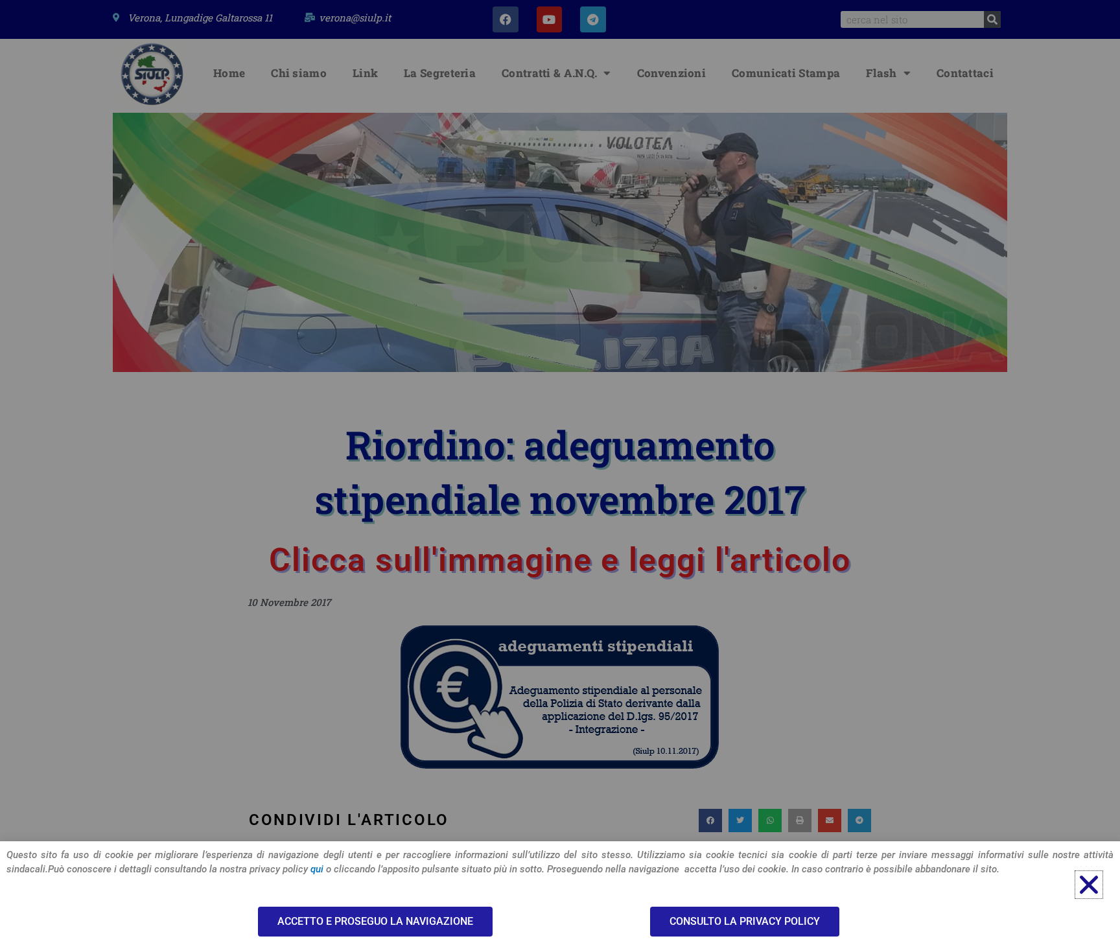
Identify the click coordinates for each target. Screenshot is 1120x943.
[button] (1089, 885)
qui (316, 869)
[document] (560, 471)
